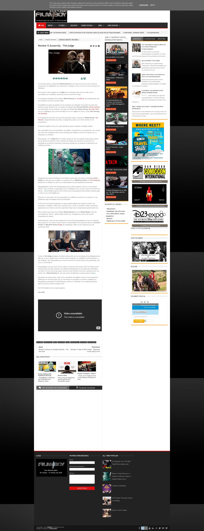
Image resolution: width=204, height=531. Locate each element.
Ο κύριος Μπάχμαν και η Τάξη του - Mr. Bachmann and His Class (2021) (116, 192)
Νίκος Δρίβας (39, 342)
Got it (152, 5)
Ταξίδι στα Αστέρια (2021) (115, 126)
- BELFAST (109, 218)
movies (67, 342)
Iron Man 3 (80, 98)
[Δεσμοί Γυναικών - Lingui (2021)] (116, 135)
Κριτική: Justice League (119, 510)
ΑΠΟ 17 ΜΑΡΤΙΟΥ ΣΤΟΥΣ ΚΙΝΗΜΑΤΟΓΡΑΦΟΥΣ (115, 38)
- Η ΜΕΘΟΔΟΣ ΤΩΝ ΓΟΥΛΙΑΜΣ (115, 211)
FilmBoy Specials (87, 25)
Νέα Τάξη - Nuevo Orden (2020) (116, 170)
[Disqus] (69, 419)
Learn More (143, 5)
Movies (50, 25)
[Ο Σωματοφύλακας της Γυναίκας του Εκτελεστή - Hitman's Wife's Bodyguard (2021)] (116, 88)
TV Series (61, 25)
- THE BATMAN (110, 209)
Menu (100, 25)
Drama (55, 342)
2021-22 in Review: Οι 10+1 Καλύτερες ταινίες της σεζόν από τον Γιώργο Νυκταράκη (71, 32)
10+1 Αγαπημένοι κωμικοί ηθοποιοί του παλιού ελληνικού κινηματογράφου (154, 47)
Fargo (60, 225)
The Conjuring (42, 113)
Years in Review (113, 25)
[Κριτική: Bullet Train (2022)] (116, 45)
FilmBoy (49, 527)
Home (42, 25)
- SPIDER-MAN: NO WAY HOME (115, 221)
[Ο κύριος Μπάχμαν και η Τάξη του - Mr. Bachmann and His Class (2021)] (116, 179)
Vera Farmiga (83, 342)
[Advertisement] (129, 14)
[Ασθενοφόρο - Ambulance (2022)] (116, 66)
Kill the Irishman (94, 107)
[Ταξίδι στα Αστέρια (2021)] (116, 115)
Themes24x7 (53, 528)
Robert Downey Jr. (75, 342)
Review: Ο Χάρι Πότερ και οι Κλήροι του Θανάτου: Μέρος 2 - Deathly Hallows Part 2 (122, 476)
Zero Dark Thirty (93, 109)
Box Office (74, 25)
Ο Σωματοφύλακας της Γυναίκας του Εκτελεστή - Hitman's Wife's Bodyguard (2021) (149, 32)
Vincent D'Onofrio (50, 39)
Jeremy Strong (61, 342)
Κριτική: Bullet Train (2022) (151, 61)
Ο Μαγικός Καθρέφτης (119, 486)
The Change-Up (94, 180)
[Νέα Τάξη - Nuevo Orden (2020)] (116, 158)
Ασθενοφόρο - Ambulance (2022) (110, 32)
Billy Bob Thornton (48, 342)
